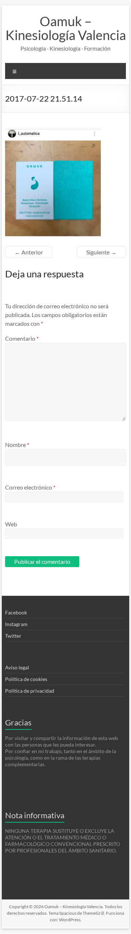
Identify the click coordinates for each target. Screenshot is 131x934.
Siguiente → (101, 252)
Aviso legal (17, 667)
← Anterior (29, 252)
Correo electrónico (30, 487)
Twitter (13, 636)
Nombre (17, 444)
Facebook (16, 612)
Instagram (16, 624)
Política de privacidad (29, 691)
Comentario (22, 338)
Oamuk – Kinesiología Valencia (65, 28)
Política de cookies (26, 679)
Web (11, 524)
